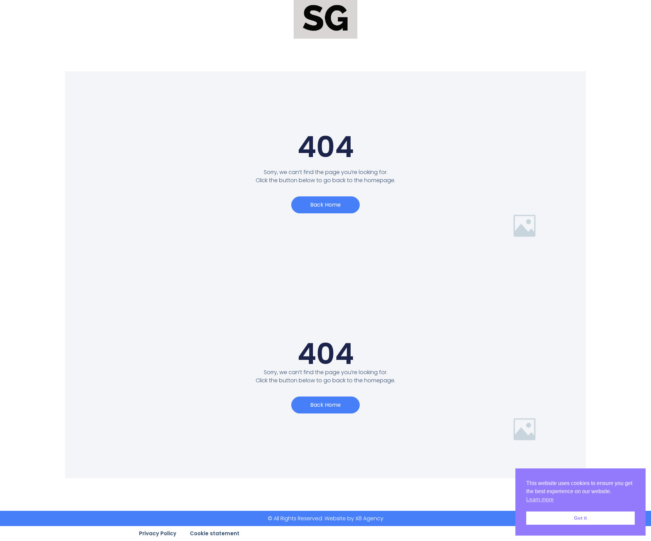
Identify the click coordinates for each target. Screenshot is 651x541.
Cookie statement (214, 533)
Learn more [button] (540, 499)
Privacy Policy (157, 533)
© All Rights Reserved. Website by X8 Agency (325, 518)
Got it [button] (580, 518)
